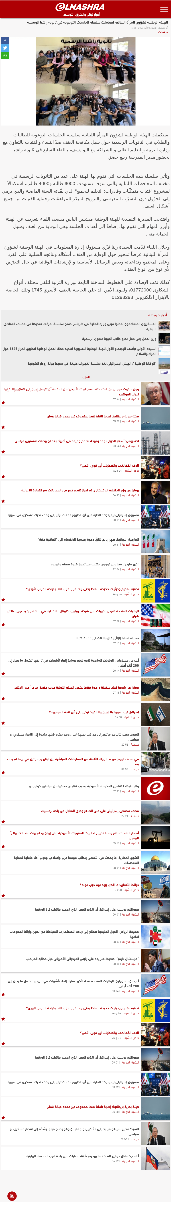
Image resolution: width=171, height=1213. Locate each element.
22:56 (124, 744)
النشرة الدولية (130, 398)
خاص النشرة (131, 470)
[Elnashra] (79, 7)
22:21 (124, 815)
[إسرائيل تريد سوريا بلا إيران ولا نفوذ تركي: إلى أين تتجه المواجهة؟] (155, 714)
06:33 (116, 495)
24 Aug (117, 470)
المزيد (85, 376)
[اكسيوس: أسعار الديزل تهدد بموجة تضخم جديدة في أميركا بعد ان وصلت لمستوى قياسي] (155, 443)
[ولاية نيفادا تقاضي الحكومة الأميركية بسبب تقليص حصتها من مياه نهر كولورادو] (155, 788)
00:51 (116, 544)
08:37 (116, 941)
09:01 (116, 914)
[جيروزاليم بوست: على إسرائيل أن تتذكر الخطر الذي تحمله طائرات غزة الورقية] (155, 911)
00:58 (116, 963)
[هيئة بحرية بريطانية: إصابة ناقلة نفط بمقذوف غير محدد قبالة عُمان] (155, 418)
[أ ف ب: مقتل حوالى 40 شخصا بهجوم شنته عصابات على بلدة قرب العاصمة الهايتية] (155, 1158)
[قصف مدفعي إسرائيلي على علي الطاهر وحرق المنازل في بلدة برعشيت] (155, 812)
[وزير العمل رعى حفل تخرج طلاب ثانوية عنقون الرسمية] (164, 338)
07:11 (116, 643)
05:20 (116, 421)
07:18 (116, 692)
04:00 (118, 717)
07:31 (116, 791)
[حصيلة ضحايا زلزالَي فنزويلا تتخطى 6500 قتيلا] (155, 640)
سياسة (135, 744)
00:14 (116, 670)
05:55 (116, 843)
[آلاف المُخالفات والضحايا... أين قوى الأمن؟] (155, 467)
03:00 (118, 889)
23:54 (116, 445)
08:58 (124, 769)
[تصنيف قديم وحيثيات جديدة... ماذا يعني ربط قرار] (155, 591)
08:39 (116, 867)
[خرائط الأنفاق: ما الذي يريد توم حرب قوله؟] (155, 886)
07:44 (116, 399)
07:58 (116, 621)
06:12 (115, 1161)
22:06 (116, 569)
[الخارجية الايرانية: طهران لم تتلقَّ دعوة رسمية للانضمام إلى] (155, 541)
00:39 (116, 519)
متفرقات (163, 31)
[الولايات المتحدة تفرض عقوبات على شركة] (155, 615)
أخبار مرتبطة (157, 315)
